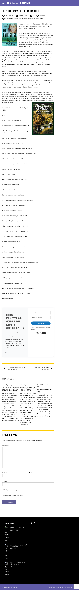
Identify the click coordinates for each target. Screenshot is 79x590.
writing (41, 18)
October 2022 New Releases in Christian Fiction (16, 368)
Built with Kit (41, 333)
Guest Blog (5, 385)
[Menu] (74, 3)
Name (4, 472)
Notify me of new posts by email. (13, 495)
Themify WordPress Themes (69, 587)
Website (4, 481)
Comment (5, 446)
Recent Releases (41, 385)
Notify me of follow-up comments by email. (16, 490)
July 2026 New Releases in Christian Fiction (17, 563)
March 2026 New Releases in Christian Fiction (27, 389)
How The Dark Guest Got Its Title (20, 11)
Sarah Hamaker (9, 15)
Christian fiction (9, 18)
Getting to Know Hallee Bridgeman (42, 368)
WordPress (58, 587)
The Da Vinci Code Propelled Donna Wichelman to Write (10, 389)
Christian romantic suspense (21, 18)
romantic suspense (34, 18)
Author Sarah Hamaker (9, 587)
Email (31, 472)
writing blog (42, 15)
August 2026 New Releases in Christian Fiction (18, 528)
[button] (15, 352)
